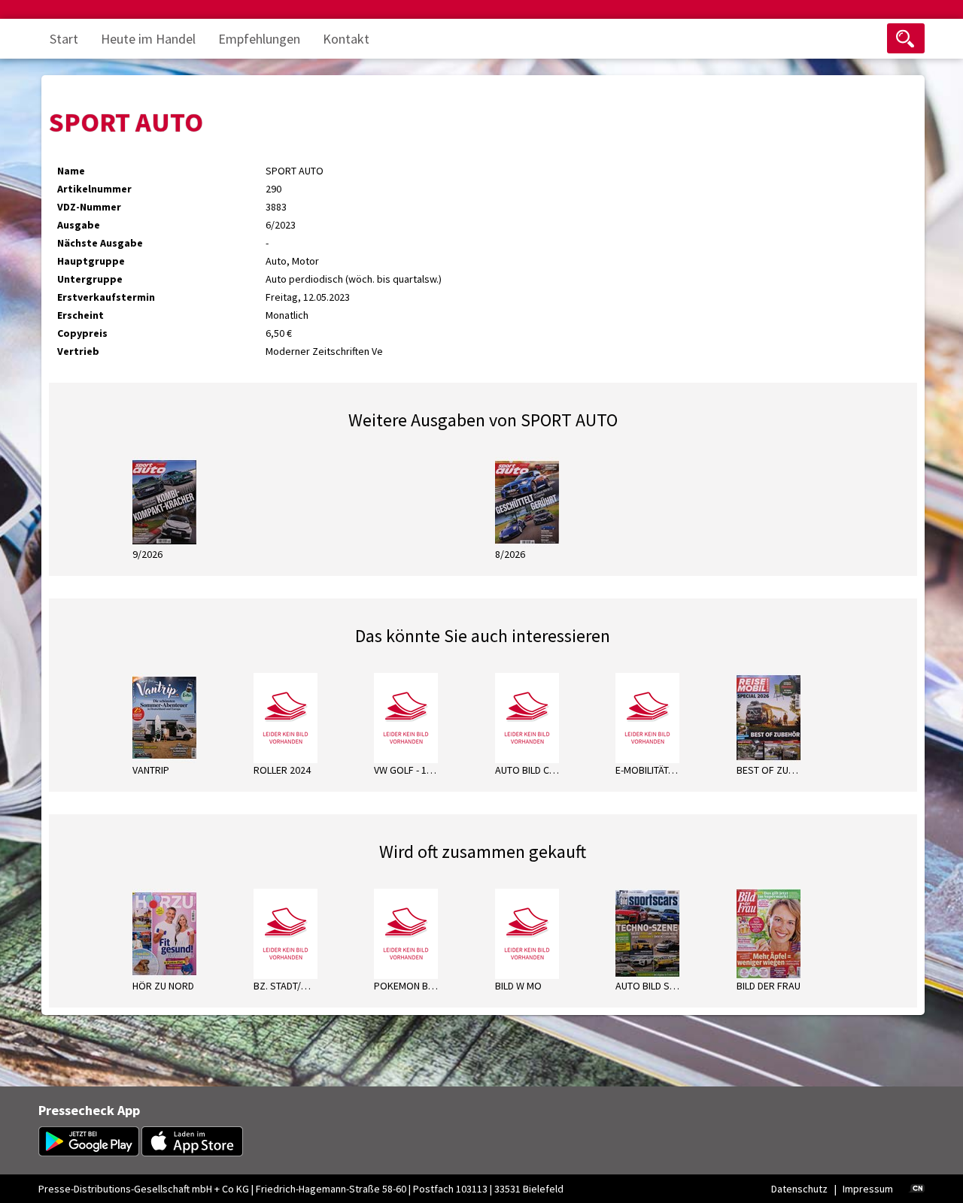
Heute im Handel (148, 38)
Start (64, 38)
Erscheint (80, 315)
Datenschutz (799, 1188)
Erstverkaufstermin (106, 297)
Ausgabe (78, 225)
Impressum (868, 1188)
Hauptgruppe (91, 261)
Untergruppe (90, 279)
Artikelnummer (94, 188)
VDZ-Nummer (89, 207)
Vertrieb (78, 351)
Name (71, 170)
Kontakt (346, 38)
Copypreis (82, 333)
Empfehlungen (259, 38)
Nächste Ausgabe (100, 243)
